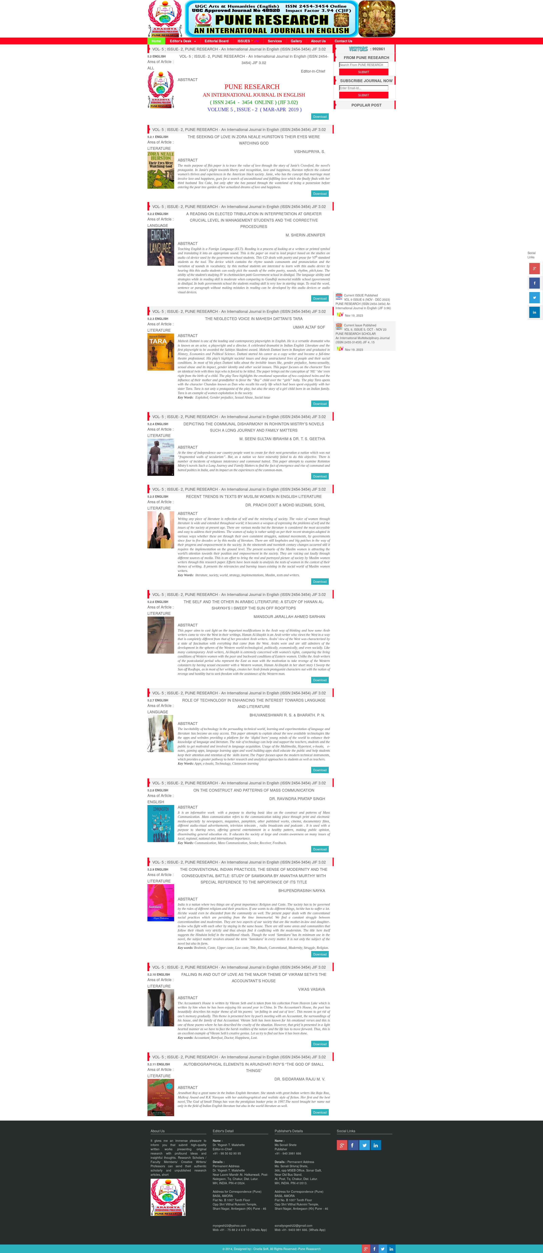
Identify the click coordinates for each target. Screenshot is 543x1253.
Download (320, 116)
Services (275, 40)
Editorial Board (217, 40)
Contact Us (343, 40)
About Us (318, 40)
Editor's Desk (181, 40)
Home (156, 40)
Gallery (296, 40)
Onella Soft (260, 1249)
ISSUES (244, 40)
